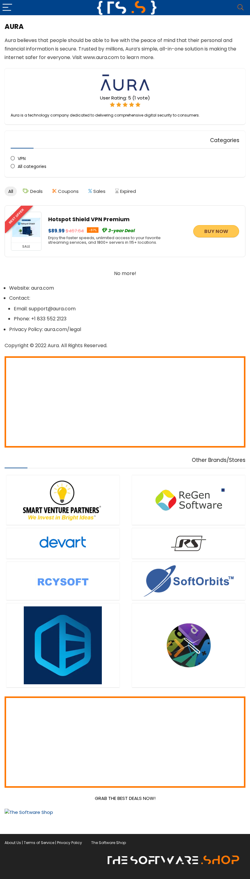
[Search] (240, 7)
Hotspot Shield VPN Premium (89, 219)
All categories (32, 166)
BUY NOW (216, 231)
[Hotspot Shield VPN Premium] (26, 227)
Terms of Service (39, 842)
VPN (22, 158)
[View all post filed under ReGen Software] (188, 500)
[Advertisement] (125, 402)
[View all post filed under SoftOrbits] (188, 581)
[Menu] (7, 7)
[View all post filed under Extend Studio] (188, 645)
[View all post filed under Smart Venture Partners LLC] (63, 500)
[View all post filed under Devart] (63, 543)
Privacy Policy (69, 842)
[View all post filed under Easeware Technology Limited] (63, 645)
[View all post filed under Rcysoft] (63, 581)
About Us (13, 842)
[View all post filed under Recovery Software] (188, 543)
